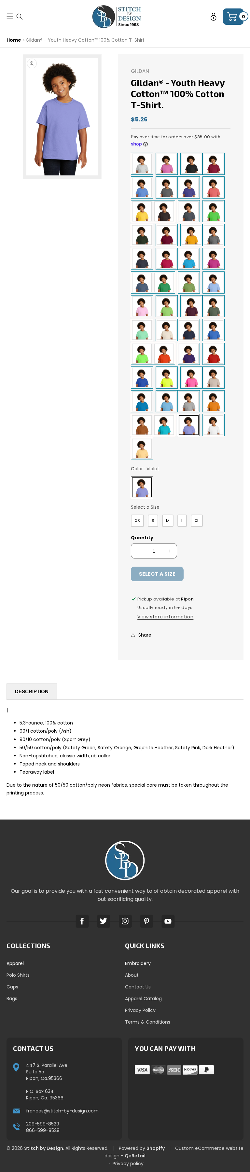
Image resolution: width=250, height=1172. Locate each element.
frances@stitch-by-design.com (62, 1111)
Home (14, 40)
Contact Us (138, 987)
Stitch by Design (43, 1148)
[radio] (142, 164)
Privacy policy (128, 1163)
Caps (12, 987)
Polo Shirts (18, 975)
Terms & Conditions (147, 1022)
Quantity (142, 537)
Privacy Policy (140, 1010)
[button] (19, 16)
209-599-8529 (42, 1124)
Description (32, 691)
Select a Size (145, 507)
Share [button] (144, 635)
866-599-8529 (43, 1130)
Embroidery (138, 963)
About (132, 975)
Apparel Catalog (143, 998)
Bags (12, 998)
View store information (165, 617)
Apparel (15, 963)
